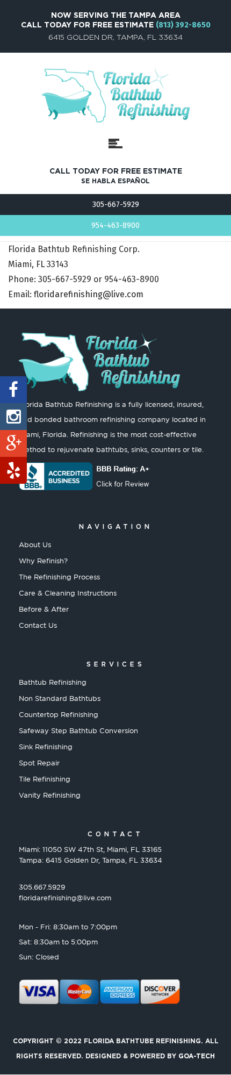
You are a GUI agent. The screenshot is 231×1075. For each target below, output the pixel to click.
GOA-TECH (196, 1055)
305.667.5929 (42, 887)
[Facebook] (13, 389)
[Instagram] (13, 416)
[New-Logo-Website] (116, 96)
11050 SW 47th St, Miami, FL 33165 (102, 849)
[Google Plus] (13, 443)
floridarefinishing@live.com (88, 294)
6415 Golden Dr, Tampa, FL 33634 (104, 860)
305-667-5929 (115, 204)
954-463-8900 (115, 225)
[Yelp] (13, 470)
